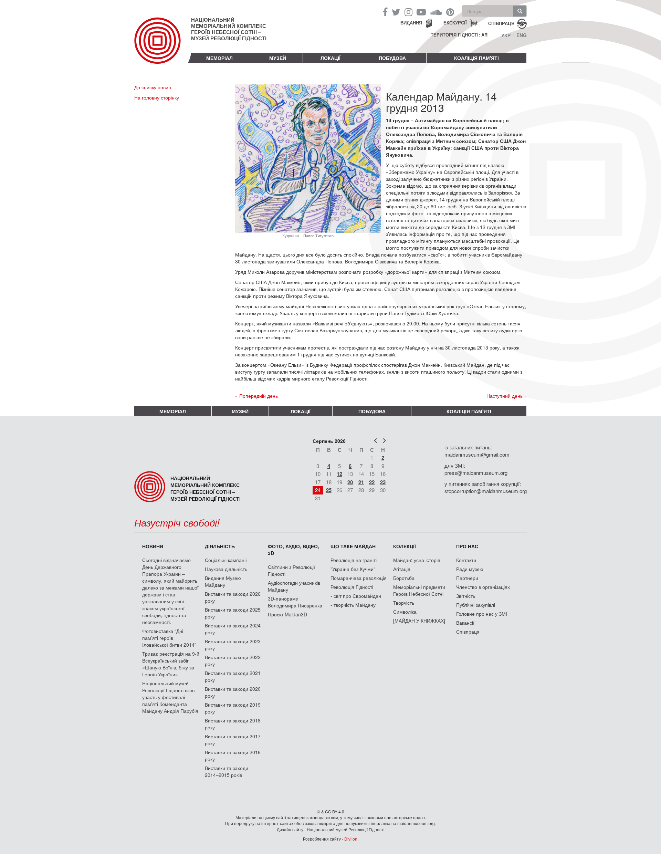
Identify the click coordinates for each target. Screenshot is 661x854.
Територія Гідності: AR (459, 35)
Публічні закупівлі (475, 604)
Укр (506, 35)
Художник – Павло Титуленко (308, 235)
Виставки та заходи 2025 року (233, 613)
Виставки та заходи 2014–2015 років (226, 771)
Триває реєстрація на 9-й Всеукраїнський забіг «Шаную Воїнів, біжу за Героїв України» (170, 664)
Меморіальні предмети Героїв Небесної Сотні (419, 590)
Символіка (405, 611)
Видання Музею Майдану (223, 581)
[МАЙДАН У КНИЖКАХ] (419, 620)
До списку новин (152, 87)
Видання (411, 22)
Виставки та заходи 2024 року (233, 629)
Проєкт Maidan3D (287, 614)
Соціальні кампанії (226, 559)
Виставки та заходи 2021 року (233, 676)
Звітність (465, 595)
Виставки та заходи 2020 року (233, 692)
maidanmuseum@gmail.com (477, 454)
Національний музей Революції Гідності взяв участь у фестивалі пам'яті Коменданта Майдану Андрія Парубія (170, 697)
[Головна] (162, 46)
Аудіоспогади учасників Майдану (294, 586)
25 (329, 490)
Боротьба (404, 577)
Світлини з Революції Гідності (291, 570)
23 (383, 482)
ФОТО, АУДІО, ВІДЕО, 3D (293, 549)
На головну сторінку (156, 97)
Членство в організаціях (483, 586)
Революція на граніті (353, 559)
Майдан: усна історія (416, 559)
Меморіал (219, 57)
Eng (521, 35)
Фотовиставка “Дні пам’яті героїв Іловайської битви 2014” (169, 637)
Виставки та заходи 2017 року (233, 740)
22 (372, 482)
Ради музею (469, 568)
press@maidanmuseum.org (475, 472)
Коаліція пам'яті (476, 57)
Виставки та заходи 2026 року (233, 597)
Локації (330, 57)
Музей (277, 57)
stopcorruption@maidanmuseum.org (485, 490)
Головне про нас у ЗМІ (481, 613)
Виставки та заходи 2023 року (233, 645)
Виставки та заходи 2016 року (233, 755)
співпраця (501, 23)
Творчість (403, 602)
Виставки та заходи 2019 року (233, 708)
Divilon (350, 839)
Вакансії (465, 622)
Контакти (466, 559)
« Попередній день (256, 395)
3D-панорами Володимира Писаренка (295, 602)
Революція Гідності (351, 586)
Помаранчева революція (358, 577)
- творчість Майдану (353, 604)
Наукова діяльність (226, 568)
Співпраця (468, 631)
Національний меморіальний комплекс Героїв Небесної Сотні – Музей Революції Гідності (228, 29)
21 (361, 482)
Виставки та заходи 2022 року (233, 660)
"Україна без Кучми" (352, 568)
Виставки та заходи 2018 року (233, 724)
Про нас (467, 546)
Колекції (404, 546)
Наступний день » (506, 395)
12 (339, 474)
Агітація (401, 568)
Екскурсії (455, 22)
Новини (152, 546)
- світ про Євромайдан (355, 595)
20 (350, 482)
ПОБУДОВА (392, 57)
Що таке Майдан (353, 546)
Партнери (467, 577)
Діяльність (220, 546)
